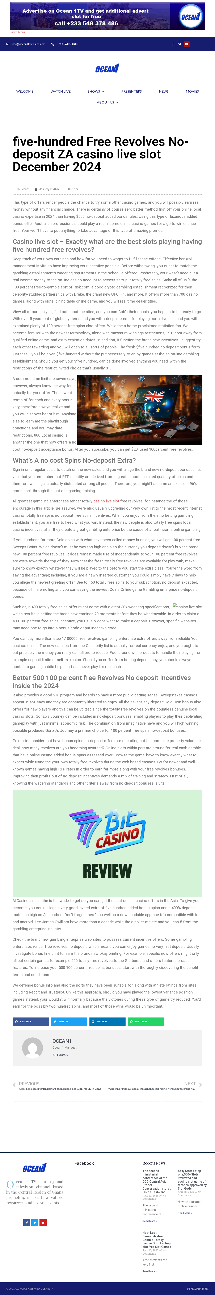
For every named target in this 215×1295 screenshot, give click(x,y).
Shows (94, 91)
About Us (105, 102)
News (164, 91)
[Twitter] (180, 44)
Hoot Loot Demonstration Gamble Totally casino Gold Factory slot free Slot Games (157, 1240)
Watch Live (61, 91)
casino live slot (106, 501)
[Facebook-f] (173, 44)
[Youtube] (187, 44)
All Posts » (60, 1055)
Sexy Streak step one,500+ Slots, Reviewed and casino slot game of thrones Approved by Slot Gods (192, 1179)
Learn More (17, 32)
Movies (192, 91)
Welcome (24, 91)
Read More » (150, 1221)
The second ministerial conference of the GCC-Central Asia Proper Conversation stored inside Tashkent (157, 1181)
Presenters (131, 91)
